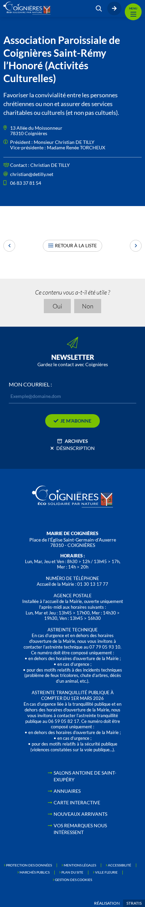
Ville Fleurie (106, 872)
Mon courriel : (30, 384)
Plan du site (72, 872)
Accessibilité (119, 865)
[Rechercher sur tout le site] (99, 8)
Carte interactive (77, 802)
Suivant (136, 246)
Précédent (9, 246)
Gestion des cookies (73, 880)
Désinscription (75, 448)
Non (87, 306)
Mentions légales (80, 865)
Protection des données (29, 865)
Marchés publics (35, 872)
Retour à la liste (76, 245)
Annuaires (67, 791)
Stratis (134, 903)
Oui (57, 306)
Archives (76, 441)
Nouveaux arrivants (80, 814)
